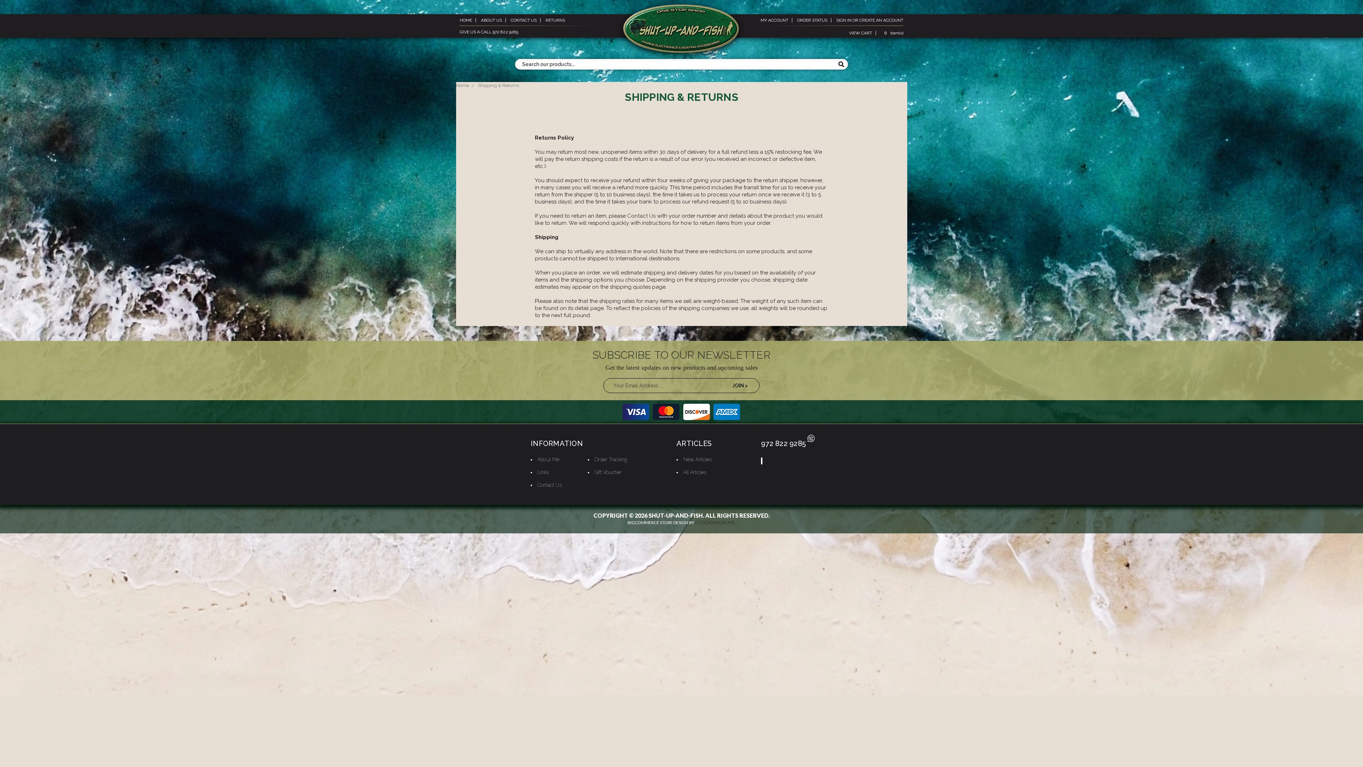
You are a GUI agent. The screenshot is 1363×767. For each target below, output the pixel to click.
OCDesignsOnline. (715, 522)
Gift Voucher (608, 472)
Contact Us (641, 216)
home (466, 20)
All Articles (694, 472)
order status (812, 20)
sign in (844, 20)
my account (774, 20)
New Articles (697, 459)
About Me (548, 459)
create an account (881, 20)
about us (491, 20)
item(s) (893, 33)
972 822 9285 (783, 443)
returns (555, 20)
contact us (524, 20)
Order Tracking (611, 459)
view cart (860, 33)
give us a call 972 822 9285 (489, 31)
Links (543, 472)
